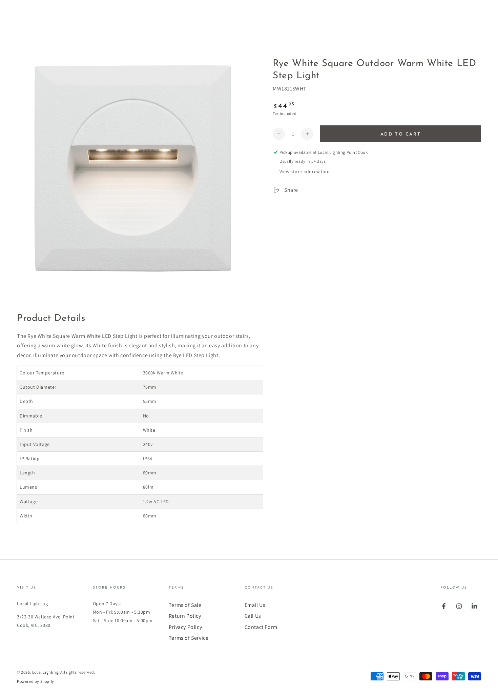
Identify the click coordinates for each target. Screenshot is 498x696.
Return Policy (185, 615)
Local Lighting (45, 672)
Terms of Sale (185, 605)
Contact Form (261, 627)
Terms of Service (189, 637)
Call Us (253, 615)
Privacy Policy (185, 627)
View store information (304, 171)
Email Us (255, 605)
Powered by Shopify (35, 681)
